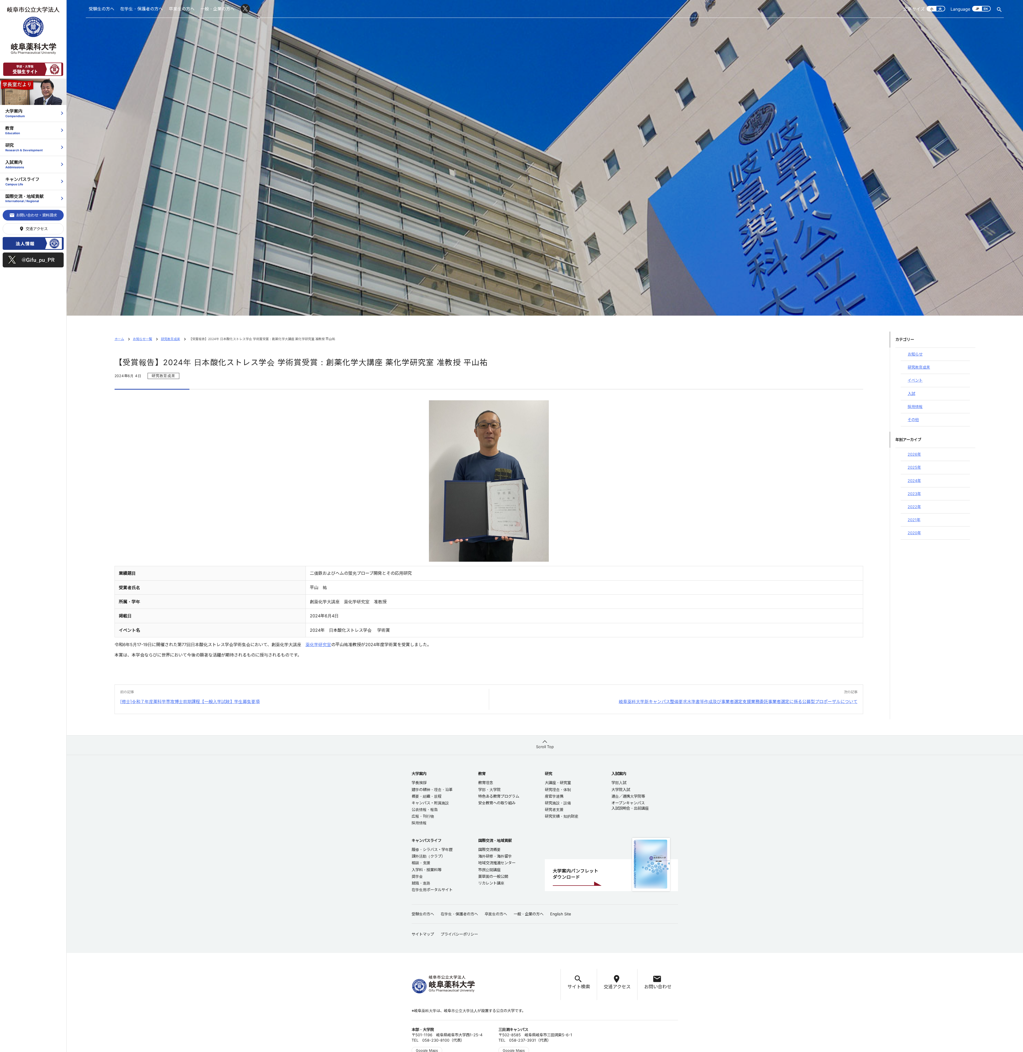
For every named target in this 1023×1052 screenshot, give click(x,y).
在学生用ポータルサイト (432, 889)
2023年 (914, 493)
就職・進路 (421, 883)
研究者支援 (554, 809)
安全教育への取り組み (496, 803)
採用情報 (915, 406)
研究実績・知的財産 (561, 816)
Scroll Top (545, 746)
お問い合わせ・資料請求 (33, 215)
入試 (911, 393)
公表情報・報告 (425, 809)
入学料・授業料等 (426, 869)
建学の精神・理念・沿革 (432, 789)
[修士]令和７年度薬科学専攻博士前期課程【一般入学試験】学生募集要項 (190, 701)
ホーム (119, 339)
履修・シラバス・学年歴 (432, 849)
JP (977, 9)
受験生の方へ (101, 8)
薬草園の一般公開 (493, 876)
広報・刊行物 (423, 816)
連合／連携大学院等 (628, 796)
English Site (560, 914)
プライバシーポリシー (459, 934)
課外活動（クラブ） (428, 856)
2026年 (914, 454)
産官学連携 (554, 796)
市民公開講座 (489, 869)
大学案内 (15, 113)
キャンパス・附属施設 (430, 803)
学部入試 (618, 782)
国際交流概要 (489, 849)
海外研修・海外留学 (495, 856)
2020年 (914, 533)
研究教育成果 (170, 339)
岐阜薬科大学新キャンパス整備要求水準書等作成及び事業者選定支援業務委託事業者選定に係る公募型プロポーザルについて (738, 701)
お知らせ (915, 354)
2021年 (914, 519)
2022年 (914, 506)
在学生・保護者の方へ (141, 8)
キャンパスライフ (22, 181)
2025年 (914, 467)
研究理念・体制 (558, 789)
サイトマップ (423, 934)
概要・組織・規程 (426, 796)
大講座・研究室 (558, 782)
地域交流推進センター (496, 863)
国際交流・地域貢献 (24, 198)
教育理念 (485, 782)
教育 (12, 130)
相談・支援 (421, 863)
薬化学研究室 (318, 644)
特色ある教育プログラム (498, 796)
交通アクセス (33, 228)
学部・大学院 (489, 789)
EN (986, 9)
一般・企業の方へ (217, 8)
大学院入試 (620, 789)
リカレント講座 (491, 883)
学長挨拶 (419, 782)
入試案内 (14, 164)
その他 (913, 419)
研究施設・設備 (558, 803)
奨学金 (417, 876)
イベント (915, 380)
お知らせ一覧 (142, 339)
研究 (24, 147)
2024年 (914, 480)
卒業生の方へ (181, 8)
